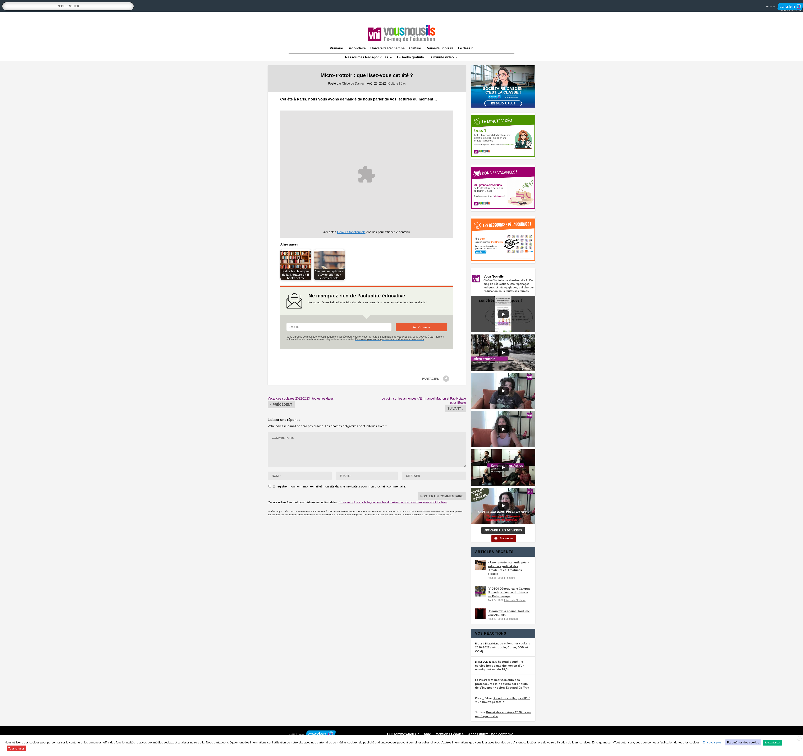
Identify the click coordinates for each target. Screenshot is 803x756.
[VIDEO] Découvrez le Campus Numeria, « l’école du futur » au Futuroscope (509, 592)
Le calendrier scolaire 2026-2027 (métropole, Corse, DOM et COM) (502, 647)
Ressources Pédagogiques (366, 57)
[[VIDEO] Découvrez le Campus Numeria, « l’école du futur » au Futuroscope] (480, 591)
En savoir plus (503, 103)
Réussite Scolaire (439, 48)
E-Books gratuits (410, 57)
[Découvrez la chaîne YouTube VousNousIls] (480, 613)
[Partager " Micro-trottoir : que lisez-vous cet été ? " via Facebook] (446, 378)
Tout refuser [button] (16, 748)
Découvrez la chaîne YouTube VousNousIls (509, 612)
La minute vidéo (441, 57)
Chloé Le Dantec (353, 83)
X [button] (799, 738)
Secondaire (357, 48)
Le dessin (465, 48)
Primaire (336, 48)
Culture (415, 48)
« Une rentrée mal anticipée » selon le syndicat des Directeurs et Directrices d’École (508, 568)
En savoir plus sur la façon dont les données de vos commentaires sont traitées (393, 502)
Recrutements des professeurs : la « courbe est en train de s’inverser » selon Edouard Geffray (502, 683)
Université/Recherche (387, 48)
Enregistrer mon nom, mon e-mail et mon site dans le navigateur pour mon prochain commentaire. (339, 486)
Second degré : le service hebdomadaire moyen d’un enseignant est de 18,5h (499, 665)
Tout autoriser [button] (772, 742)
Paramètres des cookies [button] (743, 742)
